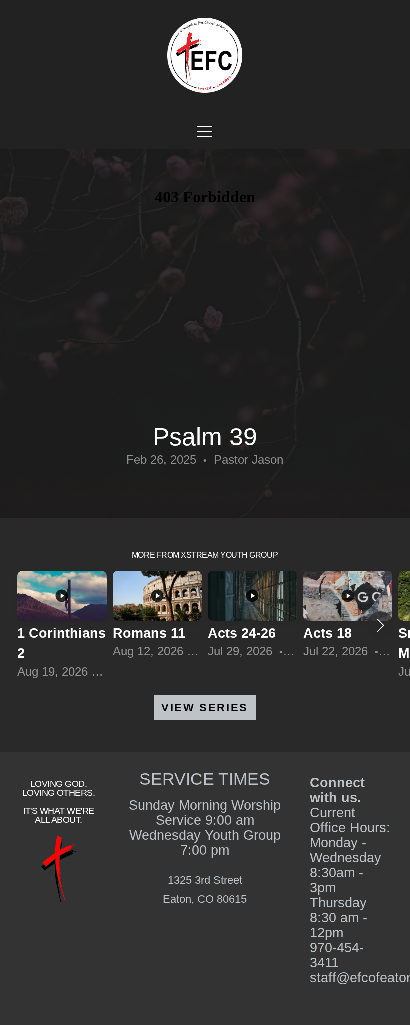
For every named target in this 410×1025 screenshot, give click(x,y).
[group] (62, 625)
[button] (381, 625)
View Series (205, 707)
